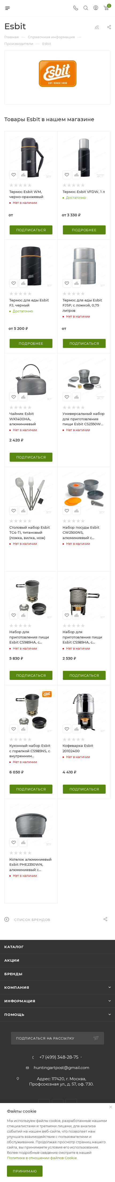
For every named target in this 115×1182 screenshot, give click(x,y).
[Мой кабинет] (95, 8)
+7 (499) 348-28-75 (58, 1057)
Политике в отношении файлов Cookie (42, 1158)
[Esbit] (57, 74)
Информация (20, 1001)
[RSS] (97, 27)
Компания (16, 987)
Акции (12, 960)
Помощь (14, 1014)
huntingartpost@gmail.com (61, 1067)
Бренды (13, 974)
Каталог (14, 947)
